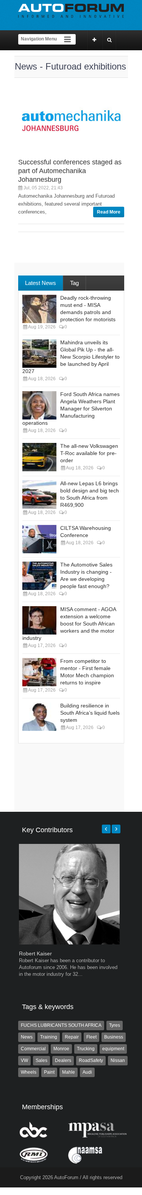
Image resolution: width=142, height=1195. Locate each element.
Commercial (33, 1048)
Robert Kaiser (35, 953)
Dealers (63, 1060)
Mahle (68, 1072)
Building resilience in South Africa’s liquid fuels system (90, 713)
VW (24, 1060)
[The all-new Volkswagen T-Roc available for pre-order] (39, 457)
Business (113, 1037)
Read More (108, 212)
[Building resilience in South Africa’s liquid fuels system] (39, 717)
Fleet (91, 1037)
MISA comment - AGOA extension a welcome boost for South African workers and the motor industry (69, 623)
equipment (113, 1048)
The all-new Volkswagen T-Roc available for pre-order (89, 453)
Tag (74, 283)
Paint (49, 1072)
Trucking (86, 1048)
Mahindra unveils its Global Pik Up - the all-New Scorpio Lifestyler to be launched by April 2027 (71, 356)
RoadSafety (91, 1060)
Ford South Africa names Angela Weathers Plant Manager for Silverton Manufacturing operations (71, 408)
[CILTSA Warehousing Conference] (39, 539)
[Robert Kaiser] (69, 943)
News (27, 1037)
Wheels (28, 1072)
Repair (72, 1037)
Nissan (118, 1060)
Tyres (114, 1025)
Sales (41, 1060)
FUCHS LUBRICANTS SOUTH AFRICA (61, 1025)
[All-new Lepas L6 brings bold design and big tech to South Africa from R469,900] (39, 494)
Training (48, 1037)
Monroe (61, 1048)
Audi (87, 1072)
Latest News (40, 283)
